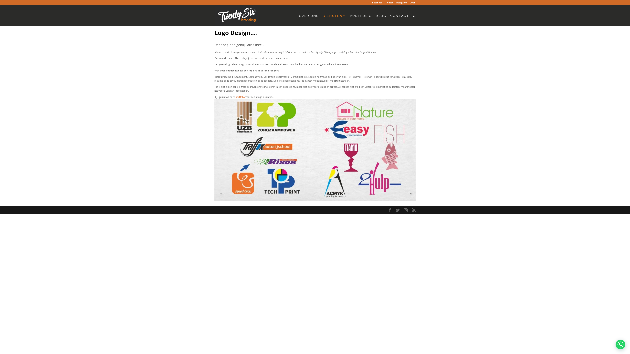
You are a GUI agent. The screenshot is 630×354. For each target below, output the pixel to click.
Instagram (401, 3)
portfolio (240, 96)
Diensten (333, 16)
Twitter (389, 3)
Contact (399, 16)
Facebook (377, 3)
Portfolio (361, 16)
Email (413, 3)
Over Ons (309, 16)
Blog (381, 16)
